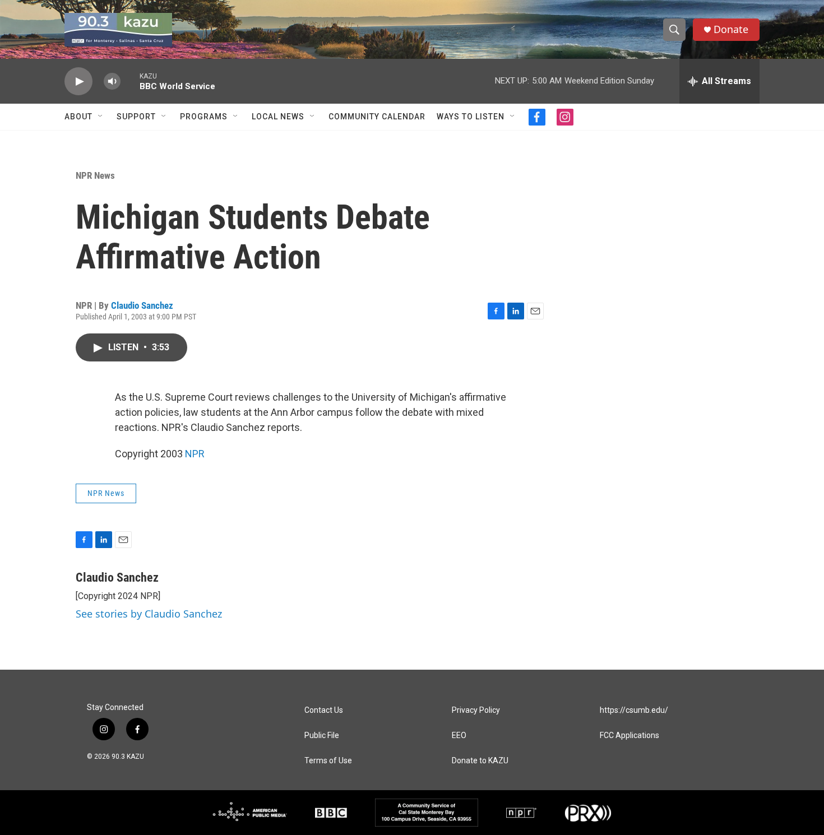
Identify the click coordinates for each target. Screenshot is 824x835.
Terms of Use (328, 761)
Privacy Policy (476, 710)
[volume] (112, 81)
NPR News (95, 175)
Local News (278, 116)
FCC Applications (629, 735)
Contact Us (323, 710)
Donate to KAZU (480, 761)
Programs (204, 116)
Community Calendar (376, 116)
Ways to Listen (470, 116)
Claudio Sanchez (142, 305)
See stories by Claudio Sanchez (149, 613)
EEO (459, 735)
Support (136, 116)
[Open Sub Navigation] (100, 116)
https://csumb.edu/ (634, 710)
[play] (78, 81)
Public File (321, 735)
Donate (731, 29)
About (78, 116)
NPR (195, 454)
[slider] (130, 81)
